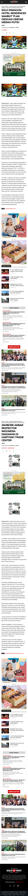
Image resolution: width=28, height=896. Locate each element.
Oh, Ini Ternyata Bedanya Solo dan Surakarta (17, 292)
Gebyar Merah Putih (10, 208)
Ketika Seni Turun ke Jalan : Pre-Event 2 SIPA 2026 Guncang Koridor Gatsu (14, 336)
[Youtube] (18, 885)
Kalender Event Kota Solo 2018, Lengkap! (17, 299)
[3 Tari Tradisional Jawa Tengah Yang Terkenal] (5, 271)
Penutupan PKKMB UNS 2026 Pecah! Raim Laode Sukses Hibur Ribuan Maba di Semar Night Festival (13, 365)
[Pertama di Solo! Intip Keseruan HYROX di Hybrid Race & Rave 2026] (14, 400)
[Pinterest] (9, 33)
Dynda (5, 30)
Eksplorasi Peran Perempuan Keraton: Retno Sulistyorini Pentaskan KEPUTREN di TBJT (14, 324)
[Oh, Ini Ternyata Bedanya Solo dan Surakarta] (5, 293)
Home (2, 6)
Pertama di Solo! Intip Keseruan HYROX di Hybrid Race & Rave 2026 (13, 410)
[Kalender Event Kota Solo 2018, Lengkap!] (5, 300)
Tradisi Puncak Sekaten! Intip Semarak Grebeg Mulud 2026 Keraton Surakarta (14, 313)
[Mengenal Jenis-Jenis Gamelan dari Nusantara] (5, 286)
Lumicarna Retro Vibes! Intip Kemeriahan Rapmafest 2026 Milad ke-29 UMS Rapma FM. (13, 387)
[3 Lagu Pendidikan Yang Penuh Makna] (5, 279)
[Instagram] (14, 885)
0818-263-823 (19, 882)
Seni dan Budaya (7, 310)
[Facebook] (2, 33)
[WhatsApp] (13, 33)
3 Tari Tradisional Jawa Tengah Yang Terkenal (16, 270)
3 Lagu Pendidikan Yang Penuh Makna (16, 277)
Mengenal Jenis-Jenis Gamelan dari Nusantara (17, 284)
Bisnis (6, 6)
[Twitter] (6, 33)
